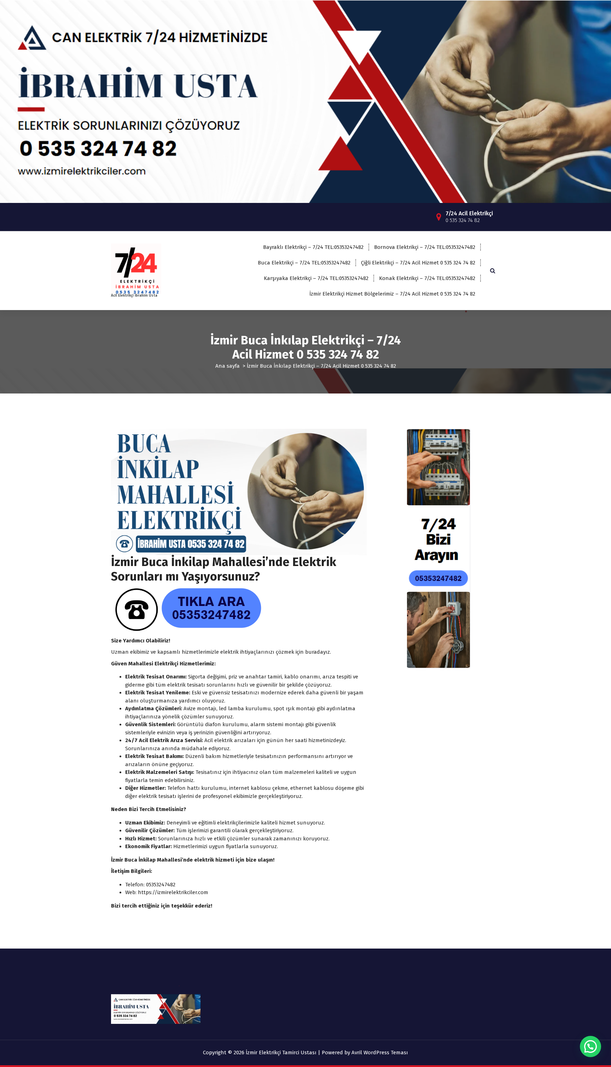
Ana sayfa (227, 366)
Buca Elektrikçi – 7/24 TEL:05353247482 (304, 263)
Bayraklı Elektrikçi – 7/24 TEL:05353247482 (313, 247)
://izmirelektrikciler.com (179, 892)
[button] (590, 1046)
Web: (131, 892)
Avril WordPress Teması (379, 1052)
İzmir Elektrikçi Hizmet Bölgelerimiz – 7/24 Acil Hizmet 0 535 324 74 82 (392, 294)
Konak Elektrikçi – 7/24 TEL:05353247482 (427, 278)
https (144, 892)
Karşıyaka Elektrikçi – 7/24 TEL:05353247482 (316, 278)
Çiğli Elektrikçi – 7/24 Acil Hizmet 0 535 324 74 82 (418, 263)
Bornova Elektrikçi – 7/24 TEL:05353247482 (424, 247)
